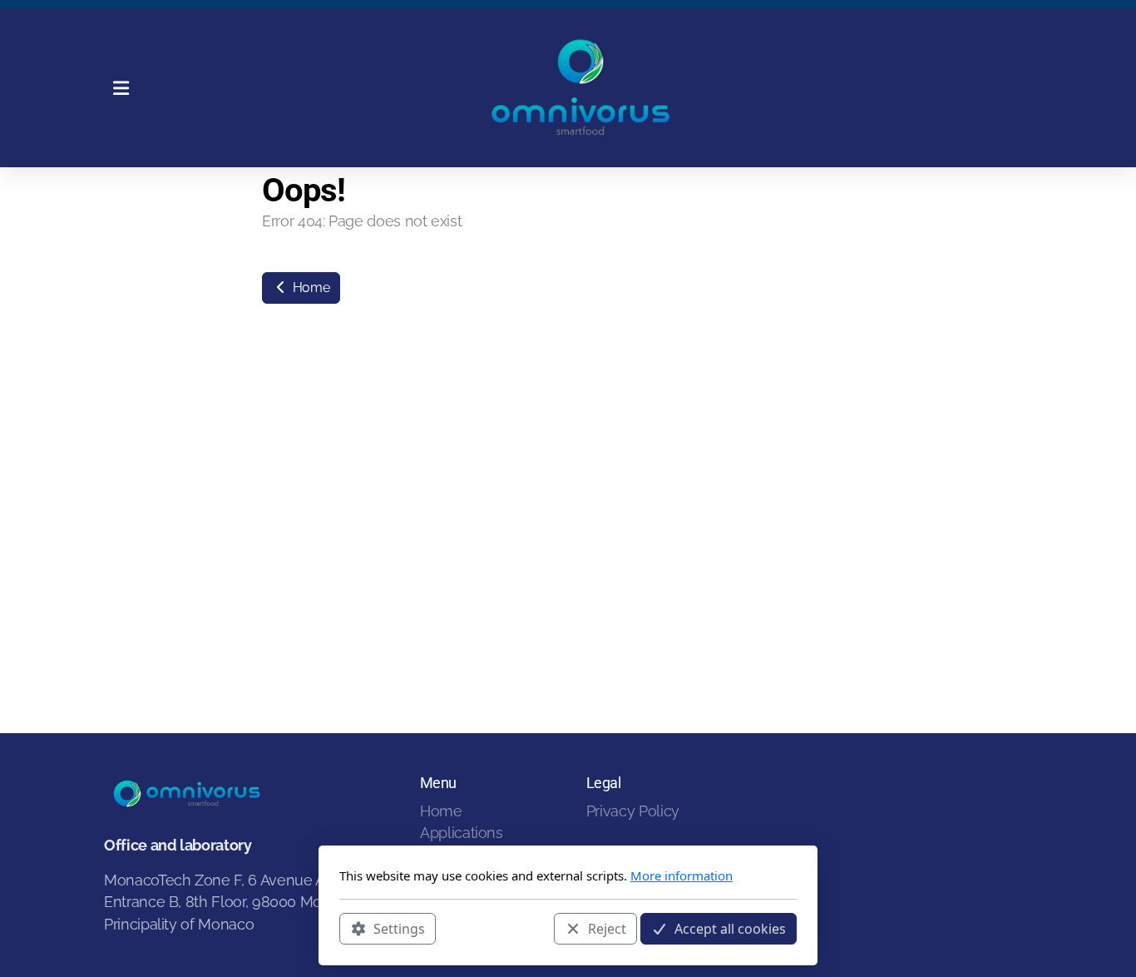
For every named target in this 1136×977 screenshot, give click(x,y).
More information (681, 875)
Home (309, 287)
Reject (607, 928)
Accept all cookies (730, 928)
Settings (399, 928)
